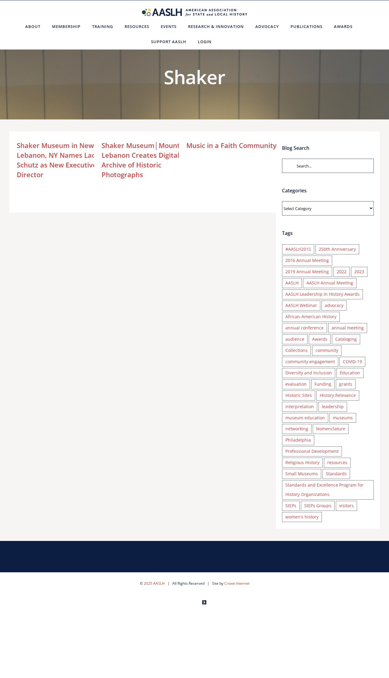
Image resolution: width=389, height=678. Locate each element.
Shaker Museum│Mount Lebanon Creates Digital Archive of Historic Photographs (141, 160)
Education (350, 373)
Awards (319, 339)
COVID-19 (352, 361)
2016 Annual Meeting (307, 260)
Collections (296, 350)
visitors (346, 505)
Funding (323, 384)
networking (296, 429)
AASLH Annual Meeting (329, 283)
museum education (305, 418)
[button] (224, 41)
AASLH (291, 283)
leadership (333, 406)
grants (345, 384)
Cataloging (346, 339)
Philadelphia (298, 440)
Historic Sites (298, 395)
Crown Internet (237, 583)
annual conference (304, 328)
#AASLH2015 (298, 249)
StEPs (290, 505)
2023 (359, 271)
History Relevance (338, 395)
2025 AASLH (154, 583)
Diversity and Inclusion (308, 373)
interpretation (299, 406)
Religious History (302, 462)
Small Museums (301, 474)
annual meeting (348, 328)
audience (294, 339)
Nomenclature (330, 429)
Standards (336, 474)
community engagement (310, 361)
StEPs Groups (317, 505)
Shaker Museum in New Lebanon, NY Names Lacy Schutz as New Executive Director (58, 160)
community (326, 350)
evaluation (296, 384)
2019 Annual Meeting (307, 271)
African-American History (310, 316)
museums (343, 418)
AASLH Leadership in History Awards (322, 294)
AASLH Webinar (301, 305)
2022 (341, 271)
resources (337, 462)
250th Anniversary (337, 249)
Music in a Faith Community (231, 145)
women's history (301, 517)
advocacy (334, 305)
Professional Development (312, 451)
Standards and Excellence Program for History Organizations (324, 489)
